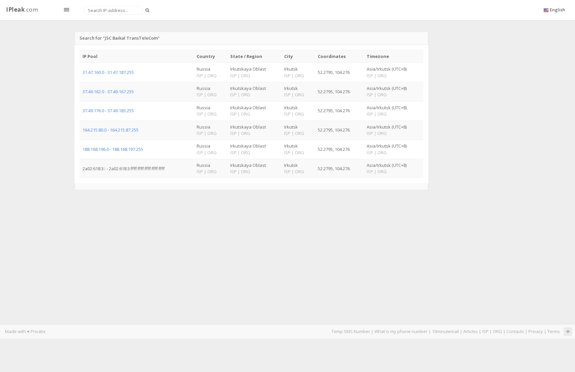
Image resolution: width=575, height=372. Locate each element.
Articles (470, 331)
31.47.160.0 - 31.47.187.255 (108, 72)
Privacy (535, 331)
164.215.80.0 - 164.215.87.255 (110, 130)
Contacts (515, 331)
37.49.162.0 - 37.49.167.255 (108, 92)
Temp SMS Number (350, 331)
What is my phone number (401, 331)
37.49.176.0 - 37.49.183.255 (108, 111)
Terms (553, 331)
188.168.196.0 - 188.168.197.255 (113, 149)
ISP (485, 331)
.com (22, 9)
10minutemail (445, 331)
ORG (497, 331)
